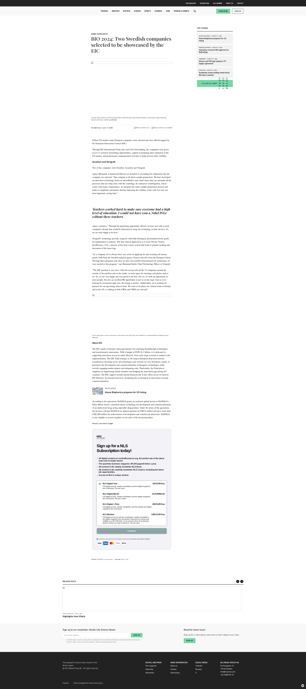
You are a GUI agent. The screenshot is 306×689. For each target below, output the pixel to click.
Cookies (66, 683)
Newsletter (149, 672)
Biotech (126, 11)
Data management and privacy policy (88, 683)
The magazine (150, 665)
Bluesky (198, 669)
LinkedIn (198, 665)
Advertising (204, 3)
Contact (240, 3)
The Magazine (191, 3)
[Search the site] (195, 11)
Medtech (116, 11)
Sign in (238, 11)
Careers (158, 11)
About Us (229, 3)
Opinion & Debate (181, 11)
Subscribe (223, 11)
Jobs (168, 11)
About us (173, 665)
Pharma (104, 11)
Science (137, 11)
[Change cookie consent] (302, 685)
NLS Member (217, 3)
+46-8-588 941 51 (227, 674)
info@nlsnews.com (227, 671)
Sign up (136, 635)
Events (148, 11)
